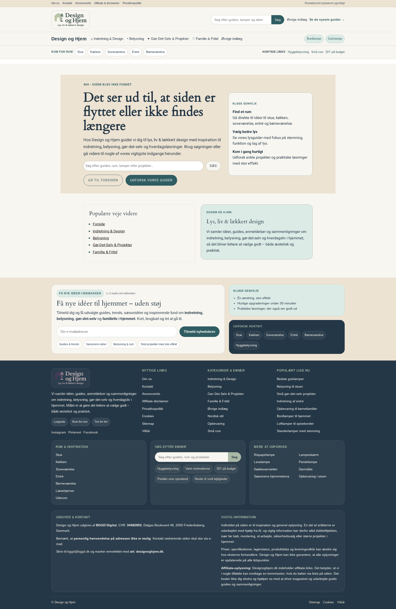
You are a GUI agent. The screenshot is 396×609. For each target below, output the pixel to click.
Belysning (101, 238)
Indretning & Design (109, 231)
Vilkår (146, 431)
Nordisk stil (215, 416)
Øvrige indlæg (297, 19)
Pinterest (74, 432)
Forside (99, 224)
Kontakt (67, 3)
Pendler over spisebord (172, 479)
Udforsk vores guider (151, 180)
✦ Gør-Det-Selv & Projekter (168, 39)
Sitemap (148, 423)
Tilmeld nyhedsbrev (199, 331)
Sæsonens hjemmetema (271, 476)
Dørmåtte (306, 469)
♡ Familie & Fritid (205, 39)
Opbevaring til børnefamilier (297, 409)
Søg (278, 20)
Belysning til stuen (290, 386)
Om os (55, 3)
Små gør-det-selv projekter (296, 394)
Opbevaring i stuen (312, 476)
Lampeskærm (309, 455)
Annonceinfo (83, 3)
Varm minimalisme (197, 468)
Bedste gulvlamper (290, 379)
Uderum (61, 498)
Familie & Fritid (105, 252)
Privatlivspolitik (132, 3)
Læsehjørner (65, 491)
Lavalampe (262, 462)
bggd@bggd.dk (78, 551)
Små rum (317, 52)
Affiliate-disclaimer (155, 401)
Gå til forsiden (103, 180)
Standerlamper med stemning (298, 431)
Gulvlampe (335, 38)
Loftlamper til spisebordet (295, 423)
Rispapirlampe (264, 455)
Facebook (90, 432)
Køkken (95, 52)
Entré (135, 52)
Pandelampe (308, 462)
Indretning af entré (290, 401)
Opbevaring (216, 423)
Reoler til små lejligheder (211, 479)
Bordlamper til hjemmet (294, 416)
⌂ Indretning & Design (107, 39)
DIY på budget (335, 52)
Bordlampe (314, 38)
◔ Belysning (135, 39)
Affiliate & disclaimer (106, 3)
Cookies (148, 416)
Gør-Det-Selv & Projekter (112, 245)
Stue (80, 52)
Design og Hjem (69, 38)
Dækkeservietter (266, 469)
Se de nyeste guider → (327, 19)
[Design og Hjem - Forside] (70, 19)
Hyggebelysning (298, 52)
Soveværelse (116, 52)
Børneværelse (155, 52)
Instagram (58, 432)
